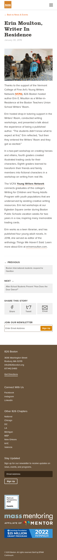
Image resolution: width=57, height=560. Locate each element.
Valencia (8, 447)
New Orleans (10, 439)
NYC (6, 443)
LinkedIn (8, 400)
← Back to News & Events (16, 14)
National (8, 416)
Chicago (8, 420)
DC (5, 424)
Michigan (8, 432)
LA (5, 428)
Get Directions (11, 374)
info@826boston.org (14, 364)
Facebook (9, 392)
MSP (6, 435)
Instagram (9, 396)
